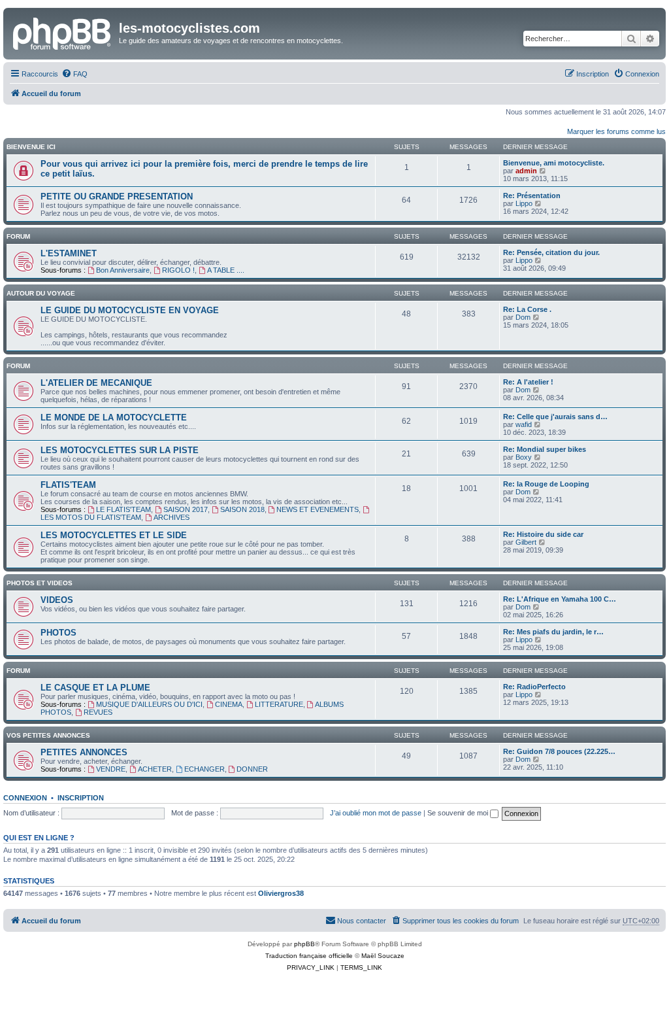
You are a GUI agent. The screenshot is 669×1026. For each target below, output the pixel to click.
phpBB (304, 944)
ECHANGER (204, 769)
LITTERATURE (279, 704)
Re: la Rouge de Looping (546, 484)
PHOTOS (58, 633)
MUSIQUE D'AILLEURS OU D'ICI (149, 704)
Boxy (523, 457)
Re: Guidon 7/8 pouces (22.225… (559, 751)
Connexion (25, 798)
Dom (522, 317)
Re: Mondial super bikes (544, 449)
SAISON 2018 (242, 509)
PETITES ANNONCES (84, 752)
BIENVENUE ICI (31, 146)
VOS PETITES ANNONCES (48, 735)
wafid (523, 424)
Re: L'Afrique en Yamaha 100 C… (559, 599)
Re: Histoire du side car (543, 534)
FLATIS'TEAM (68, 485)
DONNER (252, 769)
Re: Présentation (532, 195)
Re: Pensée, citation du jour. (551, 252)
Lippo (523, 203)
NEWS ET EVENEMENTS (317, 509)
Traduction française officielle (309, 955)
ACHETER (155, 769)
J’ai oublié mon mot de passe (375, 813)
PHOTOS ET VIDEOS (40, 583)
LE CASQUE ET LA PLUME (95, 688)
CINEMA (228, 704)
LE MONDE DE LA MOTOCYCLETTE (114, 417)
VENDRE (110, 769)
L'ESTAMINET (69, 253)
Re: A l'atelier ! (528, 382)
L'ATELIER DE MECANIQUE (96, 383)
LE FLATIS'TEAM (123, 509)
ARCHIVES (171, 517)
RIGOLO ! (178, 270)
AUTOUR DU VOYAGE (41, 293)
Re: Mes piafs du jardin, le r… (553, 632)
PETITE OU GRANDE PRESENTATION (117, 196)
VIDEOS (57, 600)
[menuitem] (74, 74)
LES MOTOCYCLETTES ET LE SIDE (114, 535)
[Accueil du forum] (63, 32)
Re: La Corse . (527, 309)
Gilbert (525, 542)
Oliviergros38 (281, 893)
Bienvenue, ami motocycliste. (553, 163)
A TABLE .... (225, 270)
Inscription (80, 798)
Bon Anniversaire (123, 270)
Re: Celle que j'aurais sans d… (555, 416)
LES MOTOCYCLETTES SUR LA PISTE (120, 450)
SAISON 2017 (185, 509)
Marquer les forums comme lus (616, 131)
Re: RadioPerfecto (534, 687)
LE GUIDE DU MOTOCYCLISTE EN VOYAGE (130, 310)
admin (526, 171)
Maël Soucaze (382, 955)
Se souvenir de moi (458, 813)
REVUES (98, 712)
